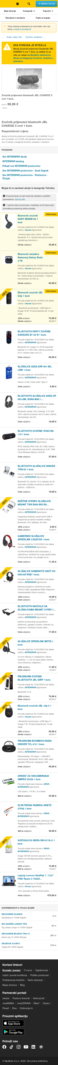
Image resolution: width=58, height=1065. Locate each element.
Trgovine (47, 10)
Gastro (46, 1003)
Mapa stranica (9, 984)
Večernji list (38, 998)
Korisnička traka (17, 3)
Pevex (28, 886)
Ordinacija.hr (26, 1008)
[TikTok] (11, 1047)
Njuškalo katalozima (40, 54)
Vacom (28, 229)
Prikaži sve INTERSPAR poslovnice (21, 165)
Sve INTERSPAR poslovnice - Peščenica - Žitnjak (25, 176)
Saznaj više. (20, 199)
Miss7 (37, 1003)
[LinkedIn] (33, 1047)
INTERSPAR (30, 342)
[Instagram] (18, 1047)
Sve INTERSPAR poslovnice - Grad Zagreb (25, 170)
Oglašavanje (41, 970)
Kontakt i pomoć (11, 970)
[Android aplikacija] (13, 1032)
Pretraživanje (29, 3)
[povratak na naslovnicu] (6, 3)
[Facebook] (4, 1047)
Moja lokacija (10, 10)
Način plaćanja (35, 980)
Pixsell (5, 1008)
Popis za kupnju (43, 17)
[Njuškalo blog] (41, 1047)
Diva (14, 1008)
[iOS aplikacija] (13, 1023)
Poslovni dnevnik (21, 998)
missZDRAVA (23, 1003)
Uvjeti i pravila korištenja (14, 975)
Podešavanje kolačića (13, 980)
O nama (28, 970)
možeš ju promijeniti (22, 29)
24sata (5, 998)
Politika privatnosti (39, 975)
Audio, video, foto (14, 37)
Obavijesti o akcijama (15, 17)
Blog (22, 984)
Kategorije (28, 10)
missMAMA (8, 1003)
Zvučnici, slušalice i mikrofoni (36, 37)
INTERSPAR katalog (13, 161)
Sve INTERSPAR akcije (14, 156)
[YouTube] (26, 1047)
